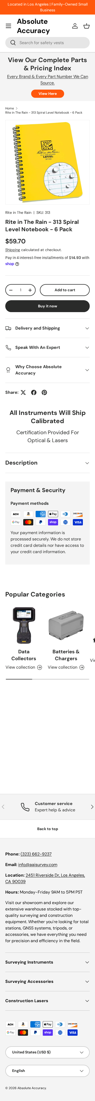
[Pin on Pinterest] (44, 392)
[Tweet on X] (23, 392)
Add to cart (65, 290)
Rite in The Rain (18, 212)
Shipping (12, 249)
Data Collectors (23, 655)
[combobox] (47, 42)
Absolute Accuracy (31, 1088)
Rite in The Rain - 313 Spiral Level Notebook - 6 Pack (43, 112)
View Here (48, 93)
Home (9, 108)
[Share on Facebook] (33, 392)
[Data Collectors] (23, 625)
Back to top (47, 828)
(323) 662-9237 (36, 854)
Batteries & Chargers (66, 655)
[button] (86, 26)
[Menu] (8, 26)
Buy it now (47, 306)
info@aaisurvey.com (37, 864)
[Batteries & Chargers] (66, 625)
